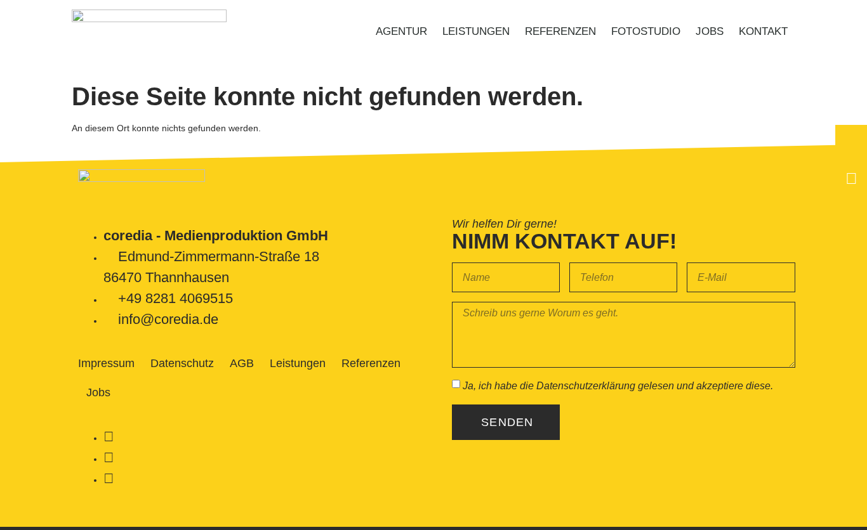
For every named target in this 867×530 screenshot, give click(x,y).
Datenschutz (182, 363)
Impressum (106, 363)
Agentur (401, 31)
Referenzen (560, 31)
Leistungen (476, 31)
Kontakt (763, 31)
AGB (242, 363)
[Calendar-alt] (851, 178)
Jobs (710, 31)
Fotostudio (645, 31)
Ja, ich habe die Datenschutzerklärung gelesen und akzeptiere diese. (618, 385)
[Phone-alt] (851, 141)
